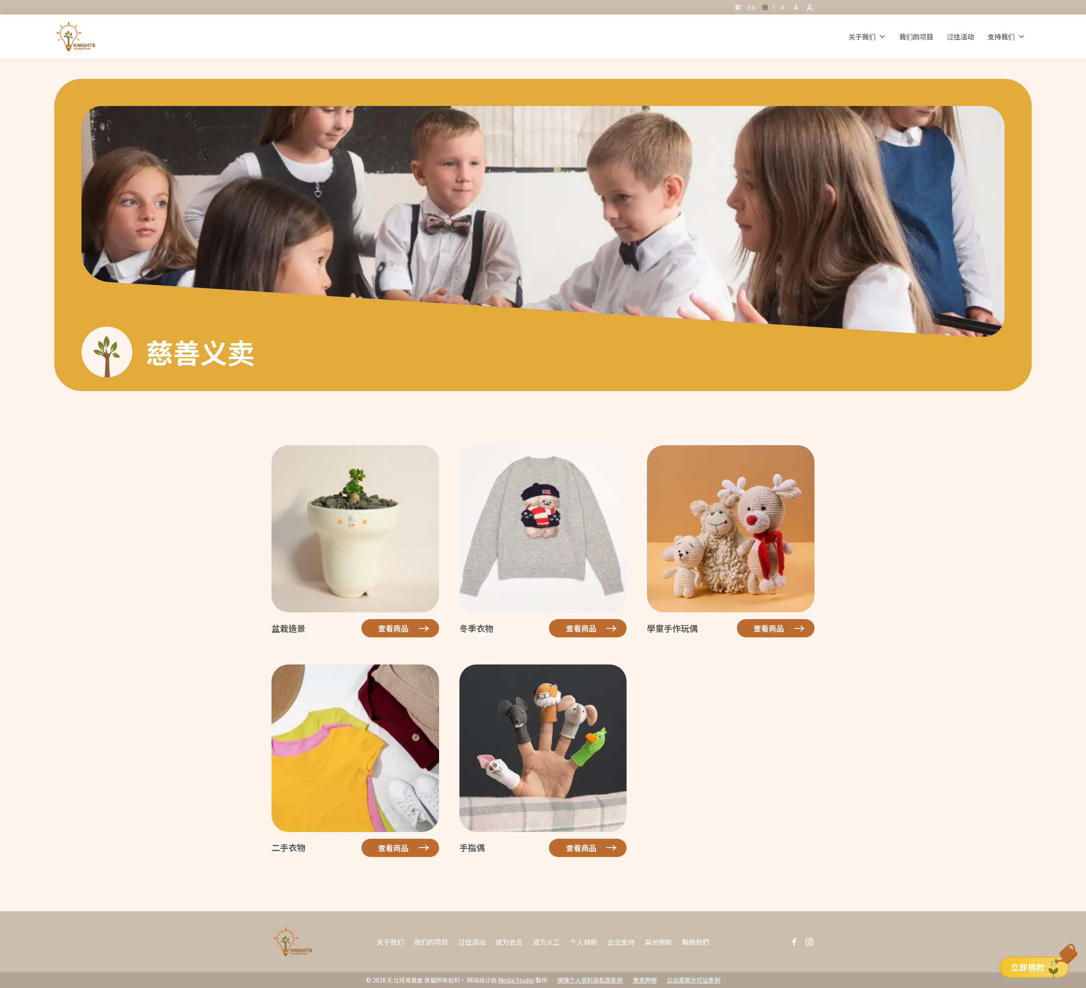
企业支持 (621, 942)
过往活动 (960, 36)
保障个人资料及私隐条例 (590, 980)
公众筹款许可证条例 (693, 980)
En (751, 7)
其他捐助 (658, 942)
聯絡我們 (695, 942)
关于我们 (390, 942)
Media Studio (516, 980)
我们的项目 (916, 36)
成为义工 (546, 942)
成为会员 (509, 942)
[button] (867, 36)
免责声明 (645, 980)
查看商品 (393, 628)
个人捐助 (583, 942)
